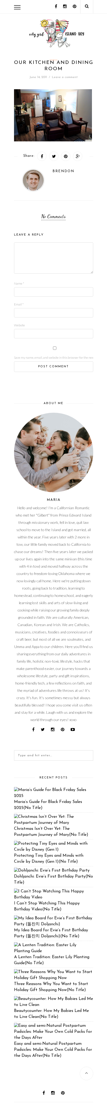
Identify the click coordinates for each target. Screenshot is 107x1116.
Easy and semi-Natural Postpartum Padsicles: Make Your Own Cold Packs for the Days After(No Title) (53, 1050)
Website (19, 325)
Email (19, 304)
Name (19, 283)
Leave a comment (65, 77)
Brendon (63, 171)
